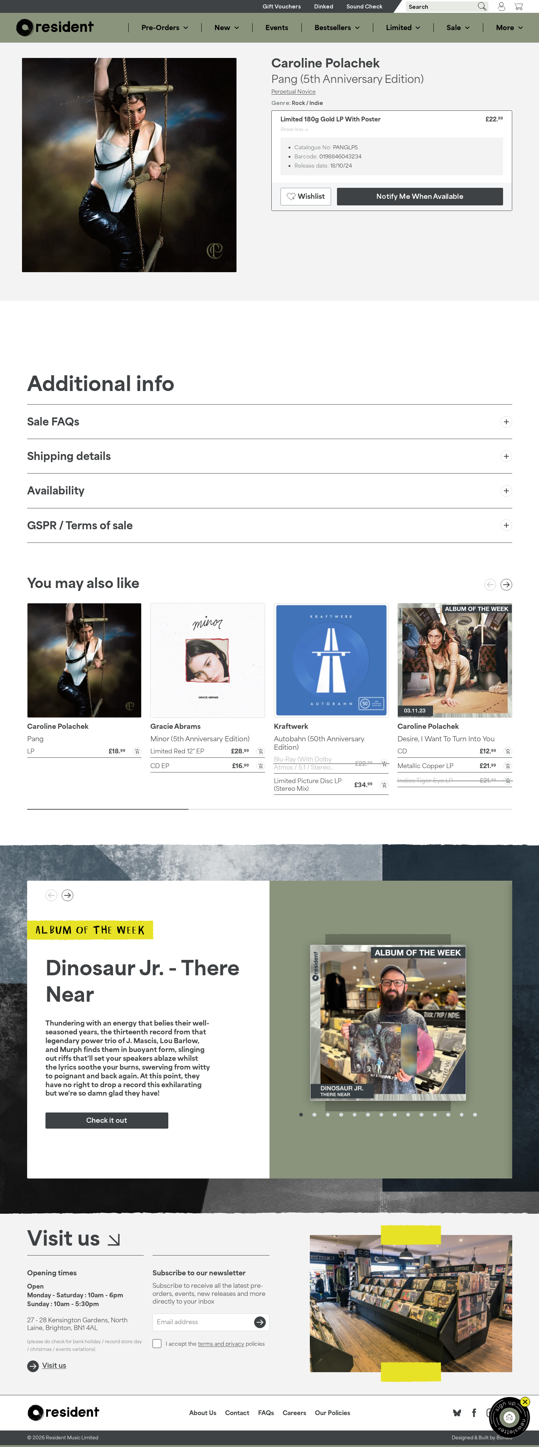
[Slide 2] (270, 809)
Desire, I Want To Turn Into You (446, 739)
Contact (237, 1413)
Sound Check (364, 6)
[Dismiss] (525, 1402)
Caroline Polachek (325, 63)
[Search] (479, 6)
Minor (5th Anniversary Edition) (200, 739)
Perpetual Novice (293, 91)
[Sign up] (260, 1322)
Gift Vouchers (282, 6)
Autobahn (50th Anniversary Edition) (319, 743)
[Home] (55, 28)
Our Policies (332, 1413)
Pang (35, 739)
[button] (84, 750)
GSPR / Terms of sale (80, 525)
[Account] (501, 6)
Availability (55, 491)
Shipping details (69, 456)
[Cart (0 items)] (518, 6)
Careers (294, 1413)
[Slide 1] (108, 809)
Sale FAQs (53, 422)
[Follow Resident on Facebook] (474, 1412)
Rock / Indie (307, 103)
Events (276, 27)
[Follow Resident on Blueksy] (457, 1412)
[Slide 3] (431, 809)
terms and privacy (221, 1344)
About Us (202, 1413)
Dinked (323, 6)
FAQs (266, 1413)
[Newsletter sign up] (509, 1417)
